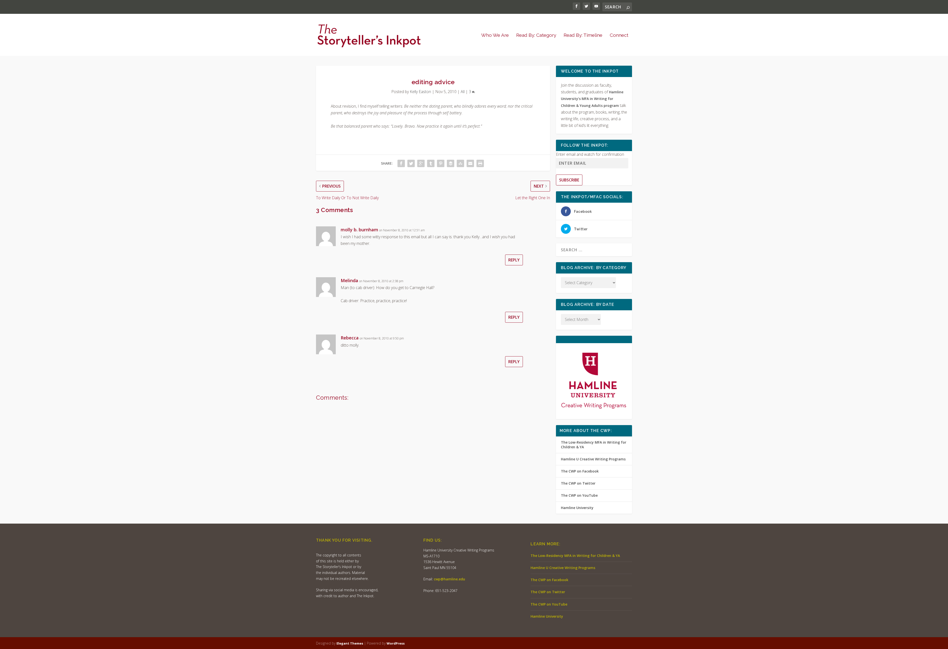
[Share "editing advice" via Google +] (421, 163)
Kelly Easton (420, 91)
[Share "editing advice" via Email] (470, 163)
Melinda (349, 280)
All (463, 91)
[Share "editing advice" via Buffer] (450, 163)
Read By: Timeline (583, 35)
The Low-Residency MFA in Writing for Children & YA (593, 444)
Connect (619, 35)
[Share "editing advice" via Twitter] (411, 163)
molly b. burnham (359, 230)
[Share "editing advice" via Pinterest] (441, 163)
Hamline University (577, 507)
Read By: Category (536, 35)
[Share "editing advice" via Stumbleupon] (460, 163)
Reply (514, 260)
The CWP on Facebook (580, 471)
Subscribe (569, 180)
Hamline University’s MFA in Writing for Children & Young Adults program (592, 99)
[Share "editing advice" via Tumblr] (431, 163)
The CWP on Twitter (578, 483)
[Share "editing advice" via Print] (480, 163)
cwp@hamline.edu (449, 579)
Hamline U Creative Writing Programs (593, 459)
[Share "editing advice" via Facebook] (401, 163)
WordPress (396, 643)
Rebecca (350, 338)
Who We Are (495, 35)
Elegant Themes (349, 643)
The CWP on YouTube (579, 495)
